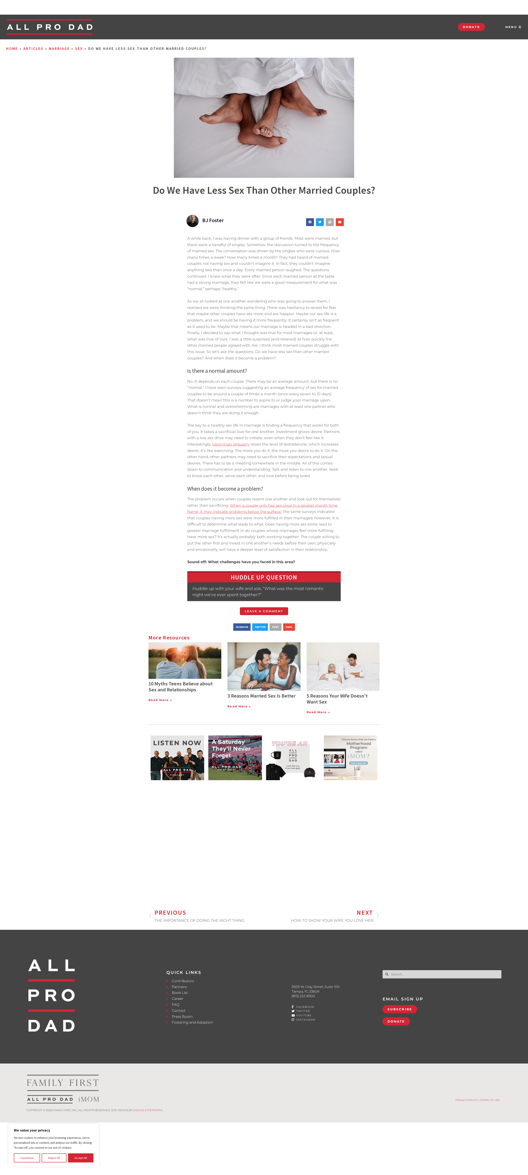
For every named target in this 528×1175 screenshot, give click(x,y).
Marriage (59, 48)
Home (12, 48)
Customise (27, 1158)
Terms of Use (490, 1100)
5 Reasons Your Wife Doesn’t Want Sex (337, 699)
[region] (53, 1145)
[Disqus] (264, 837)
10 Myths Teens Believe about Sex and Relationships (180, 686)
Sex (79, 48)
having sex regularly (231, 444)
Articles (33, 48)
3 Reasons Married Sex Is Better (261, 696)
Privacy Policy (466, 1100)
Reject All (54, 1158)
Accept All (80, 1158)
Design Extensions (148, 1110)
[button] (310, 222)
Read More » (160, 700)
